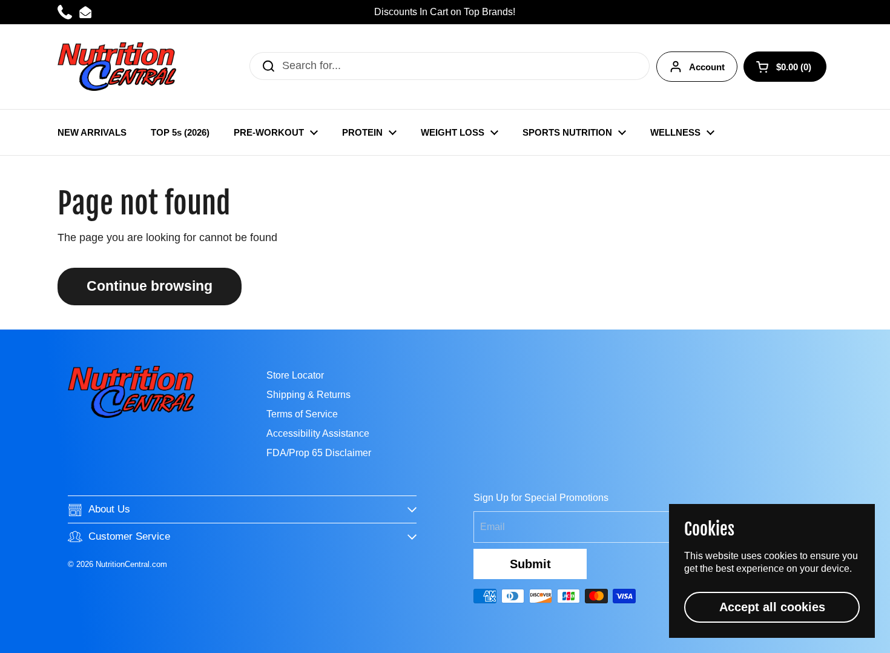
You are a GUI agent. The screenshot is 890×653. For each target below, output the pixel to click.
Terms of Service (302, 414)
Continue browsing (150, 286)
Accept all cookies (772, 607)
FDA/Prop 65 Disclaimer (318, 453)
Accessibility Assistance (317, 433)
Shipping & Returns (308, 394)
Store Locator (295, 375)
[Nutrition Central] (117, 66)
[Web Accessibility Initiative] (885, 639)
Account (707, 67)
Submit (530, 564)
